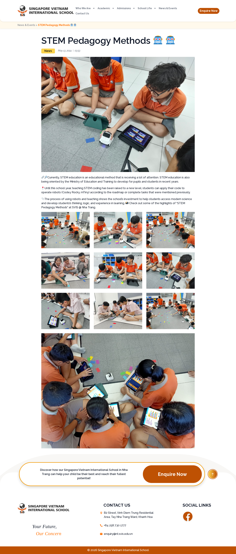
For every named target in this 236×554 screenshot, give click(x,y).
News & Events (168, 8)
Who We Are (83, 8)
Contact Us (82, 13)
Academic (104, 8)
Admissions (124, 8)
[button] (208, 11)
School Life (145, 8)
